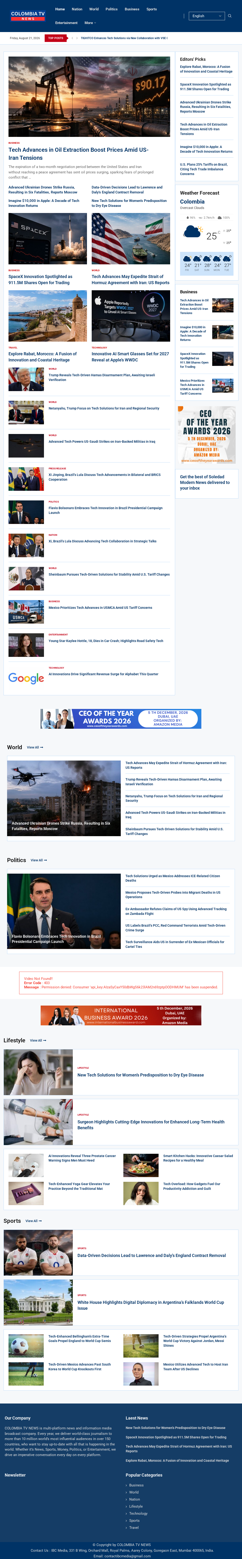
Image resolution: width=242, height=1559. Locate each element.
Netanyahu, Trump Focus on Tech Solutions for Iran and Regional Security (104, 408)
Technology (138, 1513)
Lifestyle (14, 1040)
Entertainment (66, 23)
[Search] (229, 16)
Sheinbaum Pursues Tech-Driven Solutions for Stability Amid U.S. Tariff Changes (109, 574)
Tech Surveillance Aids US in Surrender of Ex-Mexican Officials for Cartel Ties (174, 944)
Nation (77, 9)
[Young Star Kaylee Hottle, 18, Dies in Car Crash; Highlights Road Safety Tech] (26, 645)
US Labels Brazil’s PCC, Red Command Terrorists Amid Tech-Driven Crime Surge (175, 928)
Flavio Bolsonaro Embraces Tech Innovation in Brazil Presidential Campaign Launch (56, 939)
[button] (72, 38)
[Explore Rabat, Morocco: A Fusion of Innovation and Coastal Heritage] (48, 326)
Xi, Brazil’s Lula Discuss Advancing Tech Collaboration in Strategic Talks (102, 541)
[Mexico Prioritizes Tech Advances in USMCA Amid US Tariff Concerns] (26, 612)
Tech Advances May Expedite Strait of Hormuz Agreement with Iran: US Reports (176, 765)
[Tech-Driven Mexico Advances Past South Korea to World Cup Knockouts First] (26, 1374)
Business (132, 9)
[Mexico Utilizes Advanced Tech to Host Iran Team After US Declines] (141, 1374)
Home (60, 9)
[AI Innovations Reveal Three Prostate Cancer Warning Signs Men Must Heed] (26, 1165)
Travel (134, 1528)
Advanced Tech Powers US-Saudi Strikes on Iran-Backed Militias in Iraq (102, 441)
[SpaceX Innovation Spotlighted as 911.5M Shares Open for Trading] (48, 249)
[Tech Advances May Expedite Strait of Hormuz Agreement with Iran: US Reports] (131, 249)
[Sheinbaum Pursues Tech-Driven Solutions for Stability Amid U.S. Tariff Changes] (26, 578)
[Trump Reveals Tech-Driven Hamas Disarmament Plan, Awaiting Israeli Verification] (26, 379)
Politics (112, 9)
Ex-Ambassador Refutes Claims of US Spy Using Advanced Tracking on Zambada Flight (176, 911)
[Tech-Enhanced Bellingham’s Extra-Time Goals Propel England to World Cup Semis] (26, 1346)
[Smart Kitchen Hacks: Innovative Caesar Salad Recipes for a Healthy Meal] (141, 1165)
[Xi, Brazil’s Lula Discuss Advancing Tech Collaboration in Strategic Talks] (26, 545)
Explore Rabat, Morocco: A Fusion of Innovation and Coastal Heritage (177, 1460)
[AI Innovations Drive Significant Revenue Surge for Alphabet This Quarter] (26, 678)
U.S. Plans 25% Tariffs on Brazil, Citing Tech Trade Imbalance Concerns (204, 169)
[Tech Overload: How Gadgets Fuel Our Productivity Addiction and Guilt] (141, 1193)
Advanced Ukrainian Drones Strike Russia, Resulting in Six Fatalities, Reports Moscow (205, 106)
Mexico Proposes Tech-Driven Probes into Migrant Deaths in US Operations (172, 895)
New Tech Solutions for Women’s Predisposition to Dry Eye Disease (141, 1074)
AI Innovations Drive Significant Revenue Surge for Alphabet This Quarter (103, 674)
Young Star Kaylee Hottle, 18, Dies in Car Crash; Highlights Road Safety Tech (106, 641)
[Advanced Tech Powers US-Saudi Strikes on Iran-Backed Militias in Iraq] (26, 446)
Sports (152, 9)
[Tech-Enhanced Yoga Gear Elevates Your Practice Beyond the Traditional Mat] (26, 1193)
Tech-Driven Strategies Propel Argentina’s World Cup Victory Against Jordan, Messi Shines (194, 1340)
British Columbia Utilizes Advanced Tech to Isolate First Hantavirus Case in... (129, 38)
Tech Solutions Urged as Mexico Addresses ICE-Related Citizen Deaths (172, 878)
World (94, 9)
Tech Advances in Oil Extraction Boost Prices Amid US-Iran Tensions (203, 129)
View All (33, 747)
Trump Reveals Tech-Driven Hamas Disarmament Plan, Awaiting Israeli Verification (173, 781)
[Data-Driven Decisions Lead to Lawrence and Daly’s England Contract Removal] (38, 1253)
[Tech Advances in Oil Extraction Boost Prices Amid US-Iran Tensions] (89, 118)
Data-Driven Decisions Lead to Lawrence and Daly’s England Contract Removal (152, 1255)
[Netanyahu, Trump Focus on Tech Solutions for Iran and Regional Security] (26, 412)
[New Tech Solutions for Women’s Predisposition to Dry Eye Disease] (38, 1072)
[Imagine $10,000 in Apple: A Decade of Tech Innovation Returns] (222, 332)
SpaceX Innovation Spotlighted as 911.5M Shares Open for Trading (176, 1437)
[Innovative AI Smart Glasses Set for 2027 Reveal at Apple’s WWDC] (131, 326)
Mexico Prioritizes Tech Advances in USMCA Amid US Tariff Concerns (100, 608)
